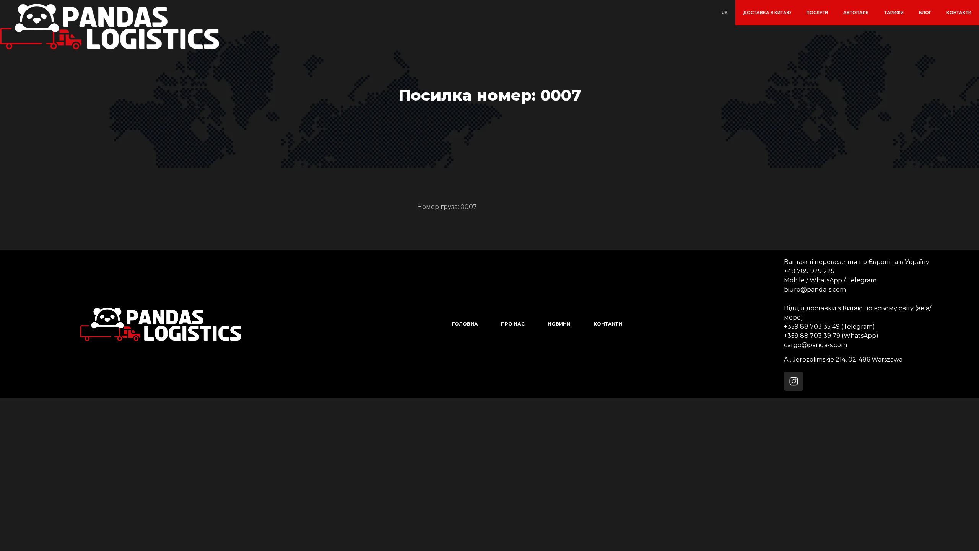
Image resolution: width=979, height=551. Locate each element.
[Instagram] (793, 381)
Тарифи (894, 12)
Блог (925, 12)
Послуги (817, 12)
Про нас (513, 324)
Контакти (958, 12)
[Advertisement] (229, 451)
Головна (465, 324)
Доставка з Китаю (767, 12)
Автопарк (856, 12)
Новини (559, 324)
